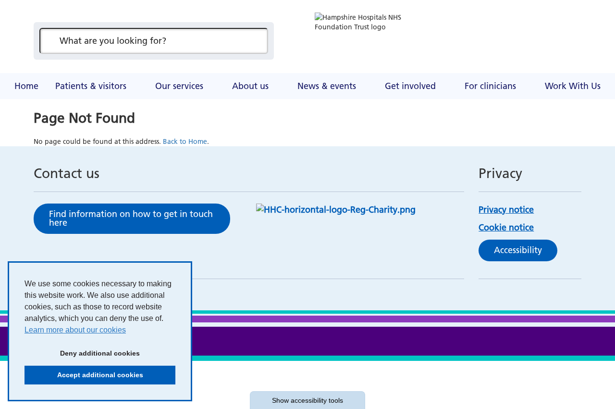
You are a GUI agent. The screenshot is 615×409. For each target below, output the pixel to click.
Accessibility (518, 250)
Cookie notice (506, 227)
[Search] (256, 41)
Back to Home (185, 141)
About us (250, 85)
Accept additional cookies (84, 375)
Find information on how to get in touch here (131, 218)
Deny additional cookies (82, 353)
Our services (179, 85)
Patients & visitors (90, 85)
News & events (326, 85)
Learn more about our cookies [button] (75, 330)
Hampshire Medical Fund (223, 74)
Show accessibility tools (307, 400)
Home (26, 85)
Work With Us (573, 85)
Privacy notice (506, 209)
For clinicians (490, 85)
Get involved (410, 85)
